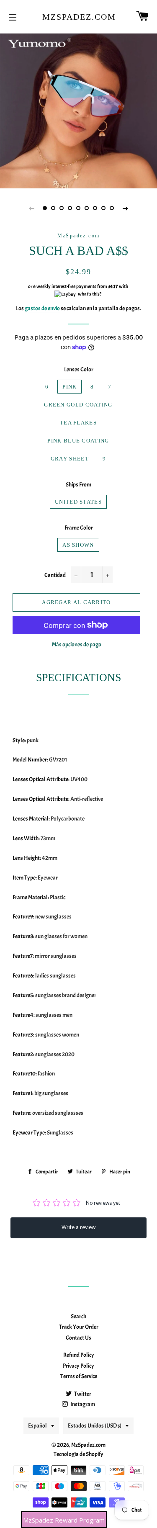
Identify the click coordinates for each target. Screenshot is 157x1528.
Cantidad (55, 575)
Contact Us (78, 1337)
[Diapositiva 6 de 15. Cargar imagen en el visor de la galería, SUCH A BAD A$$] (87, 208)
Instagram (82, 1404)
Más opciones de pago (76, 644)
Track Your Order (78, 1326)
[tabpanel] (78, 109)
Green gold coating (78, 404)
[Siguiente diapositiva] (125, 208)
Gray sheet (70, 458)
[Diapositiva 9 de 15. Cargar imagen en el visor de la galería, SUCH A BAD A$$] (112, 208)
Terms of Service (78, 1376)
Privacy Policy (78, 1365)
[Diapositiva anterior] (32, 208)
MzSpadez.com (78, 16)
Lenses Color (78, 369)
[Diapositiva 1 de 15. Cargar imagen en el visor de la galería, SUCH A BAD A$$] (45, 208)
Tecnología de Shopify (78, 1454)
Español (37, 1425)
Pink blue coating (78, 440)
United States (78, 502)
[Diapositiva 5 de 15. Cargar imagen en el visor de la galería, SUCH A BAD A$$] (79, 208)
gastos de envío (42, 308)
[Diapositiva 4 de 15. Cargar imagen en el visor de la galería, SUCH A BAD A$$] (70, 208)
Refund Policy (78, 1354)
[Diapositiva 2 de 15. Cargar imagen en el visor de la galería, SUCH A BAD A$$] (53, 208)
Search (78, 1316)
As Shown (78, 545)
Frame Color (78, 527)
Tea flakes (78, 422)
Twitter (82, 1393)
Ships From (78, 484)
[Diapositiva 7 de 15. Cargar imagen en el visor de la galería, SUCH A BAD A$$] (95, 208)
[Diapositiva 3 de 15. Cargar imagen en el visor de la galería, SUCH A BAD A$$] (62, 208)
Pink (69, 386)
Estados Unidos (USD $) (94, 1425)
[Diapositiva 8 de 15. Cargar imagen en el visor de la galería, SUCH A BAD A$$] (104, 208)
